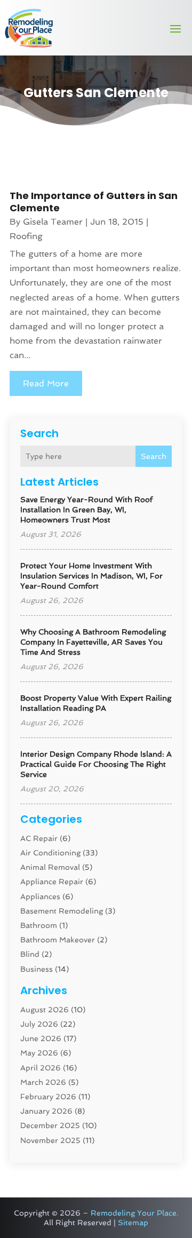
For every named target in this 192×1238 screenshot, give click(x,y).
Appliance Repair (51, 881)
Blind (29, 954)
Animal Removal (50, 867)
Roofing (26, 236)
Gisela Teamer (53, 222)
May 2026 (39, 1053)
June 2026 (40, 1038)
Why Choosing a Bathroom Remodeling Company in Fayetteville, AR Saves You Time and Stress (93, 642)
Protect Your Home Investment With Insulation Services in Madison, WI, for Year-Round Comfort (91, 575)
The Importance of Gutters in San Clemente (94, 202)
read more (46, 383)
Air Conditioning (50, 852)
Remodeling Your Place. (135, 1213)
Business (36, 969)
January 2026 (46, 1111)
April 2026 (40, 1068)
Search (153, 456)
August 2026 (44, 1009)
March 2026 (43, 1082)
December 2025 (50, 1125)
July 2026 (39, 1024)
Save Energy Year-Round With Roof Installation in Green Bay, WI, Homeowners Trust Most (86, 509)
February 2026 (48, 1096)
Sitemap (133, 1222)
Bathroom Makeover (57, 939)
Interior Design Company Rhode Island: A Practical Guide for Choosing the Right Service (96, 764)
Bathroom (38, 925)
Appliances (40, 896)
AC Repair (39, 838)
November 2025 (50, 1140)
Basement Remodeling (61, 911)
